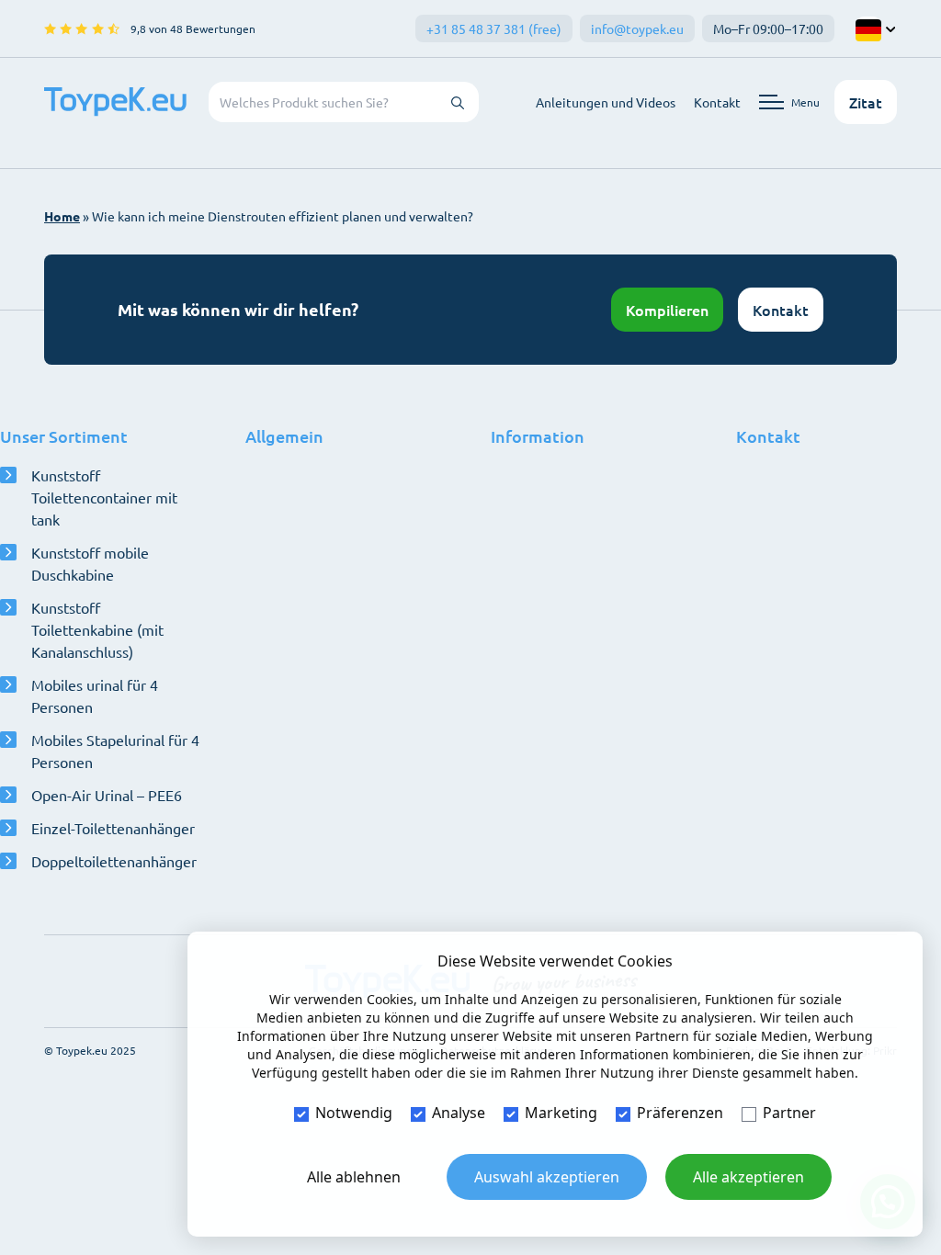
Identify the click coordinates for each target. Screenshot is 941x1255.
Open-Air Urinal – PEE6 (106, 795)
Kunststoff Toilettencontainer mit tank (104, 497)
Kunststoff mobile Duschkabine (90, 563)
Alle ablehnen (354, 1177)
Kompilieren (667, 310)
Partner (789, 1112)
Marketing (561, 1112)
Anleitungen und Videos (605, 102)
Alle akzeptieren (748, 1177)
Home (62, 216)
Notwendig (353, 1112)
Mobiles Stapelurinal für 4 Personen (115, 750)
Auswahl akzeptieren (546, 1177)
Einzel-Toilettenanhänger (113, 828)
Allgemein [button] (284, 436)
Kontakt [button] (768, 436)
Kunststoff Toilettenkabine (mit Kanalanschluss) (97, 629)
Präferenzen (680, 1112)
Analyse (458, 1112)
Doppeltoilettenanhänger (114, 861)
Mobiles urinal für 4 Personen (94, 695)
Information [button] (537, 436)
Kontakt (717, 102)
